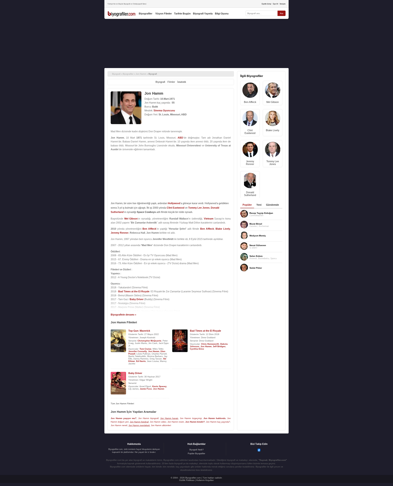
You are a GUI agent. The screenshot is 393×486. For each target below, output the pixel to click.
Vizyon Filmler (163, 13)
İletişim (283, 4)
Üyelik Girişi (266, 4)
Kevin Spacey (159, 386)
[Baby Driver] (118, 383)
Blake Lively (272, 130)
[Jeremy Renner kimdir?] (250, 150)
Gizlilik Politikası (187, 480)
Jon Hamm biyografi (148, 418)
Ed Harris (141, 361)
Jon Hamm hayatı (169, 418)
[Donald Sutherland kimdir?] (250, 181)
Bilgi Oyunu (222, 13)
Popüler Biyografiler (196, 453)
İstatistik (181, 82)
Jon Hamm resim (175, 422)
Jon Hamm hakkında (214, 418)
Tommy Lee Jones (272, 162)
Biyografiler (145, 13)
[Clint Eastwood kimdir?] (250, 119)
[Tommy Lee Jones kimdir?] (272, 150)
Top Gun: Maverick (139, 330)
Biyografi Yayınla (203, 13)
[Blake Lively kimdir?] (272, 119)
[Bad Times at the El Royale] (180, 341)
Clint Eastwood (250, 131)
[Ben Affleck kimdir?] (250, 90)
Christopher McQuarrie (149, 340)
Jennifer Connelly (137, 351)
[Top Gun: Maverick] (118, 341)
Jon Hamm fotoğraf (139, 422)
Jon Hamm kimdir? (195, 422)
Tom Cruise (145, 349)
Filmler (171, 82)
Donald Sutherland (250, 193)
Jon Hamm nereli (119, 425)
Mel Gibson (272, 102)
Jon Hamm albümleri (161, 425)
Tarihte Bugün (182, 13)
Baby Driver (135, 373)
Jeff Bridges (219, 346)
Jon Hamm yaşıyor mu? (123, 418)
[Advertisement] (196, 43)
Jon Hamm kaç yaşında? (218, 422)
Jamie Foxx (146, 389)
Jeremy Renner (250, 162)
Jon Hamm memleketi (139, 425)
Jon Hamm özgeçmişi (191, 418)
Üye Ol (275, 4)
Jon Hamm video (158, 422)
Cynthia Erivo (197, 349)
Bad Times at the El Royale (205, 330)
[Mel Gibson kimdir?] (272, 90)
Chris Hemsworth (210, 344)
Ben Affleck (250, 102)
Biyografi (160, 82)
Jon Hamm (153, 351)
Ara (281, 13)
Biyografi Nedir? (196, 450)
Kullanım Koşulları (205, 480)
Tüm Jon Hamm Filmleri (122, 403)
